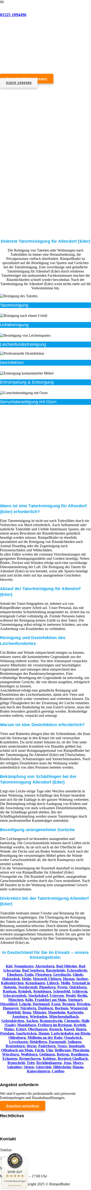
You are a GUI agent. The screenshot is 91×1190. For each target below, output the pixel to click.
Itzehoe (82, 979)
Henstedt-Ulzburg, (48, 979)
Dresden (83, 1004)
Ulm (49, 1050)
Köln (29, 1000)
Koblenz (49, 1058)
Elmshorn (15, 974)
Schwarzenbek (14, 996)
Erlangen (10, 1058)
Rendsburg (42, 991)
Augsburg (20, 1016)
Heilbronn (63, 1050)
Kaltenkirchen (12, 983)
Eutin (28, 974)
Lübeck (53, 983)
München (15, 1000)
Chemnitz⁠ (72, 1021)
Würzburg (10, 1054)
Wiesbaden (38, 1016)
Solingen (74, 1042)
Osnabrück (73, 1038)
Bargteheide (55, 970)
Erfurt (21, 1029)
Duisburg (45, 1008)
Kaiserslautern (38, 1071)
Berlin (82, 996)
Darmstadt (57, 1042)
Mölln (65, 983)
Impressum (8, 1125)
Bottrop (63, 1054)
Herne (31, 1046)
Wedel (70, 996)
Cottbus (58, 1071)
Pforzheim (81, 1050)
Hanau (78, 1067)
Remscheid (16, 1063)
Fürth (39, 1050)
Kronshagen (35, 983)
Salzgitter (14, 1067)
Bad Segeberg (33, 970)
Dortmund (41, 1004)
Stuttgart (75, 1000)
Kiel (9, 966)
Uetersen (57, 996)
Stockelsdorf (38, 996)
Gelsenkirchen (12, 1021)
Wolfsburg (29, 1054)
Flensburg (43, 974)
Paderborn (47, 1046)
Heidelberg (38, 1042)
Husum (68, 979)
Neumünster (23, 966)
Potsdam (7, 1033)
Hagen (81, 1029)
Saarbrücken (26, 1033)
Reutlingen (79, 1054)
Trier (31, 1063)
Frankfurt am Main (50, 1000)
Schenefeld (61, 991)
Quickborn (78, 987)
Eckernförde (77, 970)
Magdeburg (26, 1025)
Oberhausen (37, 1029)
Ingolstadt (76, 1046)
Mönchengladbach (63, 1016)
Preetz (62, 987)
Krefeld (80, 1025)
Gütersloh (43, 1067)
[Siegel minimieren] (25, 1160)
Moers (78, 1063)
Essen (55, 1004)
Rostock (55, 1029)
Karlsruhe (75, 1012)
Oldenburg (17, 1038)
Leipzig (25, 1004)
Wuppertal (78, 1008)
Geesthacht (62, 974)
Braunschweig (51, 1021)
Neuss (62, 1046)
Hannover (10, 1008)
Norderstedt (27, 987)
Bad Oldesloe (66, 966)
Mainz (9, 1029)
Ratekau (9, 991)
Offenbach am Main (17, 1050)
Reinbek (25, 991)
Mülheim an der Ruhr (45, 1038)
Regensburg (15, 1046)
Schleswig (79, 991)
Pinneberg (47, 987)
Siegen (29, 1067)
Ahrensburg (44, 966)
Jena (67, 1063)
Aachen (32, 1021)
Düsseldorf (8, 1004)
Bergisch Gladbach (73, 1058)
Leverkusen (18, 1042)
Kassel (69, 1029)
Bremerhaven (30, 1058)
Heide (26, 979)
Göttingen (47, 1054)
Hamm (43, 1033)
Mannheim (56, 1012)
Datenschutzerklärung (16, 1129)
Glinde (78, 974)
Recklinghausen (49, 1063)
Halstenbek (11, 979)
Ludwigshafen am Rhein (70, 1033)
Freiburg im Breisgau (55, 1025)
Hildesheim (62, 1067)
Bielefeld (14, 1012)
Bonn (26, 1012)
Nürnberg (28, 1008)
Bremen (68, 1004)
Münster (39, 1012)
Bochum (61, 1008)
